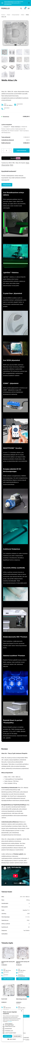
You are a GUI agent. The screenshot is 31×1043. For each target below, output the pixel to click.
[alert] (12, 1025)
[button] (3, 1024)
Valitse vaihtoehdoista (8, 978)
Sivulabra (27, 1039)
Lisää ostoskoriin (21, 150)
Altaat (8, 14)
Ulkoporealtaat (15, 14)
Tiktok (24, 1033)
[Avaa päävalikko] (29, 8)
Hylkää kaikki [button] (17, 1036)
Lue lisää (10, 1021)
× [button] (21, 1010)
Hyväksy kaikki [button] (7, 1036)
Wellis (22, 14)
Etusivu (3, 14)
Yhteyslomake (7, 184)
